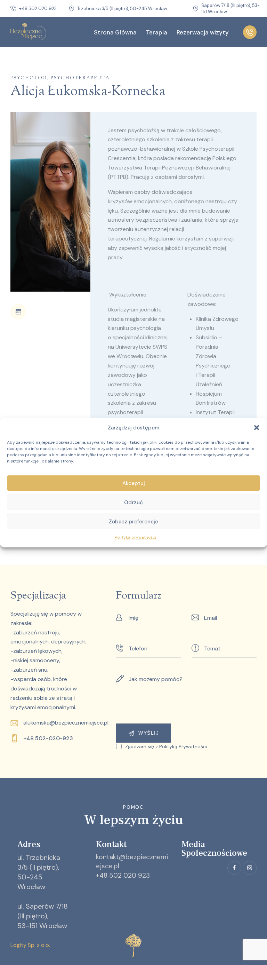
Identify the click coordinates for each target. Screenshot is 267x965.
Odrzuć (133, 502)
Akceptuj (133, 483)
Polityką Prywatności (183, 746)
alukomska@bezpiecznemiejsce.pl (65, 722)
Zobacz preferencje (133, 521)
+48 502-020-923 (48, 738)
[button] (256, 427)
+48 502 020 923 (123, 875)
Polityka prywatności (135, 537)
